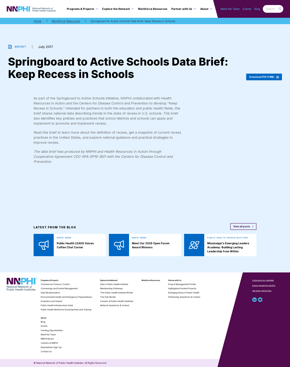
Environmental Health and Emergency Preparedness (66, 297)
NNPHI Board (47, 338)
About (43, 318)
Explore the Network (108, 280)
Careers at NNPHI (49, 343)
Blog (257, 9)
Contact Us (46, 351)
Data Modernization (50, 292)
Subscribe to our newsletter (263, 280)
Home (37, 21)
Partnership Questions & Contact (184, 297)
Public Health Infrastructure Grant (57, 305)
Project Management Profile (182, 284)
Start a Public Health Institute (114, 284)
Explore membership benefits (263, 286)
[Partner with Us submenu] (194, 9)
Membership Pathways (111, 288)
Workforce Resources (66, 21)
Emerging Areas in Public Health (183, 292)
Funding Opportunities (52, 330)
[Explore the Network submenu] (132, 9)
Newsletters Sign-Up (51, 347)
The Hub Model (108, 297)
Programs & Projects (49, 280)
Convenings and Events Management (59, 288)
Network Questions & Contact (114, 305)
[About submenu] (210, 9)
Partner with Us (174, 280)
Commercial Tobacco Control (55, 284)
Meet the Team (230, 9)
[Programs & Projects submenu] (96, 9)
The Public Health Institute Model (116, 292)
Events (247, 9)
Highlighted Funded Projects (182, 288)
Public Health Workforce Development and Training (66, 309)
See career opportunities (261, 291)
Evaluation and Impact (51, 301)
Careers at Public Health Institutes (116, 301)
